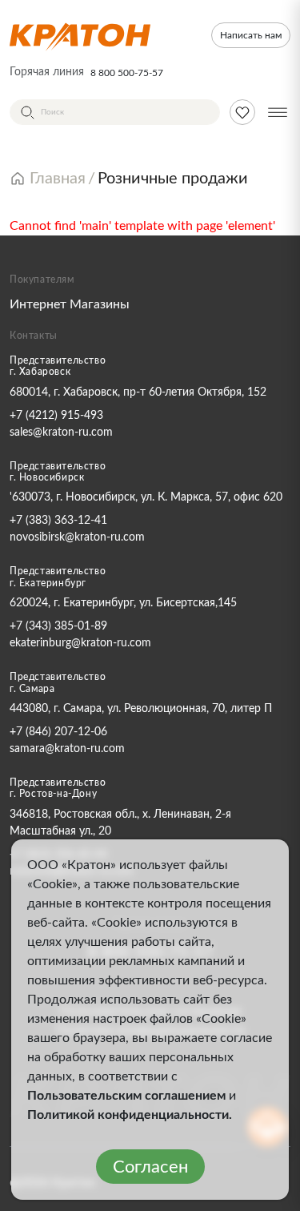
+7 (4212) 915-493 (56, 415)
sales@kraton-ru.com (61, 432)
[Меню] (277, 112)
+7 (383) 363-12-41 (58, 520)
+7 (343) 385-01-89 (58, 626)
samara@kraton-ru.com (67, 748)
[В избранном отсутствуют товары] (242, 112)
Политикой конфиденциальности (128, 1114)
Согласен (150, 1167)
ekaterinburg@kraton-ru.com (80, 643)
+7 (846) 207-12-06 (58, 732)
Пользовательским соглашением (126, 1095)
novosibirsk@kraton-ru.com (77, 537)
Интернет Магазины (70, 304)
